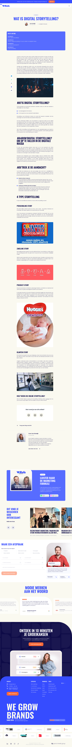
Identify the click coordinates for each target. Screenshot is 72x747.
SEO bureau (33, 692)
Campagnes (35, 550)
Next (13, 527)
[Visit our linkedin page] (7, 743)
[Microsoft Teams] (11, 86)
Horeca (44, 694)
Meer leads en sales (22, 550)
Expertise (33, 681)
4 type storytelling (12, 48)
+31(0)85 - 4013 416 (13, 686)
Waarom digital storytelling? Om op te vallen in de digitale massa (22, 41)
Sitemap (50, 692)
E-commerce (34, 686)
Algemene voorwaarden (39, 744)
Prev (8, 527)
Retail (43, 696)
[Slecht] (29, 415)
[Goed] (41, 415)
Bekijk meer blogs (11, 521)
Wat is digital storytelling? (13, 37)
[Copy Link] (11, 90)
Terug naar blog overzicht (25, 425)
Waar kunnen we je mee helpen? (8, 548)
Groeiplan (6, 550)
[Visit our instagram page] (14, 743)
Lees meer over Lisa (33, 448)
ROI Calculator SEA (52, 688)
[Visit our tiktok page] (18, 743)
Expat (43, 690)
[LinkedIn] (11, 76)
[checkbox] (2, 550)
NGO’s (43, 686)
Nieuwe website (7, 553)
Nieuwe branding (36, 553)
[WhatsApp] (11, 79)
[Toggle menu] (69, 6)
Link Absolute (36, 606)
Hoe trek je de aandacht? (13, 45)
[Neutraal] (35, 415)
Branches (44, 681)
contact (47, 399)
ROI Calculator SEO (52, 690)
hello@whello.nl (12, 684)
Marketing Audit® (52, 686)
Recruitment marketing (36, 688)
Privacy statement (29, 744)
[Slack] (11, 83)
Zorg (43, 684)
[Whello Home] (6, 6)
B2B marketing (34, 684)
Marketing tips (51, 684)
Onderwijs (44, 692)
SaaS (43, 688)
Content (36, 15)
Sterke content (21, 553)
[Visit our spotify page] (11, 743)
